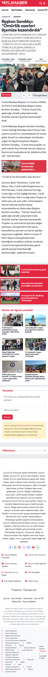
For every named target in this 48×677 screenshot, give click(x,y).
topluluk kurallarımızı (25, 425)
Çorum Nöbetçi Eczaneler (9, 556)
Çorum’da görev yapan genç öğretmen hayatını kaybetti (34, 330)
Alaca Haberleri (11, 631)
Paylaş (7, 95)
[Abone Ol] (40, 95)
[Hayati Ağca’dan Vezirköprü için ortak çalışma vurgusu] (12, 344)
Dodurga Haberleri (12, 643)
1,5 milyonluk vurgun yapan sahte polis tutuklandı (33, 354)
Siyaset (8, 664)
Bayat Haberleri (11, 633)
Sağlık (22, 662)
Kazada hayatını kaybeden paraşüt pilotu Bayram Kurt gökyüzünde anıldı (35, 377)
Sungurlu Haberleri (12, 667)
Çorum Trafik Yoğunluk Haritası (35, 564)
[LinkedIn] (29, 547)
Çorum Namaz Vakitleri (9, 564)
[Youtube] (33, 547)
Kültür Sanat (10, 650)
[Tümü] (45, 450)
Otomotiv (30, 660)
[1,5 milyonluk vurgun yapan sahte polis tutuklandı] (35, 344)
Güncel (21, 645)
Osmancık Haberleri (12, 660)
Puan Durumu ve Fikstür (10, 573)
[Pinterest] (19, 547)
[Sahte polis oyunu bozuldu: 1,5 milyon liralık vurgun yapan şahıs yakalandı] (12, 366)
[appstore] (16, 590)
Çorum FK (42, 9)
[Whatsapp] (38, 547)
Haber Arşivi (33, 581)
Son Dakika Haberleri (12, 581)
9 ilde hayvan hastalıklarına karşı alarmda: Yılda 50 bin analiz (10, 331)
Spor (20, 664)
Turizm (29, 667)
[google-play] (30, 590)
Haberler (6, 17)
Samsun (17, 17)
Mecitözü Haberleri (12, 652)
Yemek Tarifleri (10, 672)
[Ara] (40, 3)
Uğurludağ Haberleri (13, 669)
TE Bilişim (42, 651)
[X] (15, 547)
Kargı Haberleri (30, 648)
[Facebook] (10, 547)
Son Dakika (16, 9)
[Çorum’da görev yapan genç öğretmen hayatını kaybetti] (35, 319)
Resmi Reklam (29, 601)
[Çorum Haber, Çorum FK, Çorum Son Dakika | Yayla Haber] (14, 3)
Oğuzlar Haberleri (12, 655)
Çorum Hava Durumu (37, 555)
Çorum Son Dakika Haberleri (15, 640)
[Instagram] (24, 547)
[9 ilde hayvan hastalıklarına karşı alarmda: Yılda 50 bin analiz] (12, 319)
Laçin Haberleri (27, 650)
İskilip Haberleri (11, 648)
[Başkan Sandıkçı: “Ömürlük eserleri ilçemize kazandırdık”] (24, 78)
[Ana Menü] (44, 3)
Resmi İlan (16, 601)
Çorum (5, 9)
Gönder (7, 417)
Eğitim (29, 643)
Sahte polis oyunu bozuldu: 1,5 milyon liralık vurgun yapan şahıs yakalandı (12, 377)
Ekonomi (8, 645)
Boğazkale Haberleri (12, 636)
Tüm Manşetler (34, 572)
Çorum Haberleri (11, 638)
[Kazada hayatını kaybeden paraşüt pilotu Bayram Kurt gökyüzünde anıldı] (35, 366)
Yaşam (30, 669)
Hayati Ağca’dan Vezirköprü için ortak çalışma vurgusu (10, 354)
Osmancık (30, 9)
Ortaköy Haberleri (12, 657)
